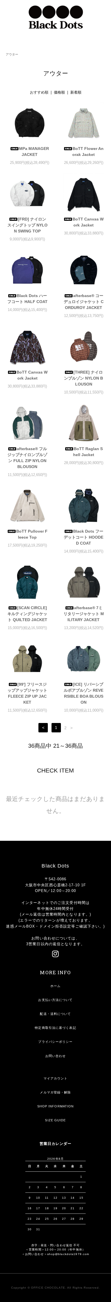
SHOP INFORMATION (55, 1106)
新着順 (75, 92)
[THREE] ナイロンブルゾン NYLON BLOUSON (83, 378)
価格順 (59, 92)
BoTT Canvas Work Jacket (88, 222)
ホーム (55, 986)
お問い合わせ (55, 1056)
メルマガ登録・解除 (55, 1092)
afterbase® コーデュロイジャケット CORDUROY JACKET (84, 301)
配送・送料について (55, 1013)
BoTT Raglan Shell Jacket (88, 451)
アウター (12, 54)
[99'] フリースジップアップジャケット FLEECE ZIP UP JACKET (27, 693)
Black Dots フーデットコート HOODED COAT (83, 537)
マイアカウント (56, 1078)
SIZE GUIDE (55, 1120)
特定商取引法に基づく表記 (55, 1027)
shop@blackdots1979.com (68, 1254)
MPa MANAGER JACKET (34, 151)
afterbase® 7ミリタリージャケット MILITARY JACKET (83, 613)
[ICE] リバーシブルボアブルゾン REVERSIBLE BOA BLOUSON (83, 693)
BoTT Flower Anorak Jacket (88, 151)
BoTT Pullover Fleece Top (32, 534)
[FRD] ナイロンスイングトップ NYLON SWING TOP (27, 225)
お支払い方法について (55, 1000)
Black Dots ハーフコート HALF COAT (27, 298)
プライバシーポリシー (55, 1041)
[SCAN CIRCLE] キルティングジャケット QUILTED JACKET (27, 613)
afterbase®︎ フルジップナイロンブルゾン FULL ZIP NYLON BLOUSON (27, 457)
